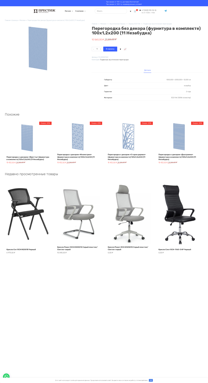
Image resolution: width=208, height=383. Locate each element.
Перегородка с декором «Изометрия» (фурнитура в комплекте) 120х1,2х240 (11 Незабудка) (76, 157)
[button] (6, 376)
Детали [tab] (147, 70)
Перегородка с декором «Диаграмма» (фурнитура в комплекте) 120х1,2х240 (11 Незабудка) (177, 157)
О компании (79, 11)
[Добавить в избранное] (120, 49)
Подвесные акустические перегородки (157, 24)
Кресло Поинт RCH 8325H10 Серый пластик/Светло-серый (128, 248)
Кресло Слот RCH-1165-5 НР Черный (174, 249)
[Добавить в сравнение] (125, 49)
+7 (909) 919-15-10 (149, 11)
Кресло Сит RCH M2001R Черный (21, 249)
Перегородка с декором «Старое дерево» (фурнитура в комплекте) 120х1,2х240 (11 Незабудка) (127, 157)
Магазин (68, 11)
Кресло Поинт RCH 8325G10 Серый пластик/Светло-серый (77, 248)
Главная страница (11, 20)
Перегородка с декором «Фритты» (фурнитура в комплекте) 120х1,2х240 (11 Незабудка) (27, 158)
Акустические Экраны (117, 24)
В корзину (110, 49)
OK (151, 380)
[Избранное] (130, 11)
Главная (94, 24)
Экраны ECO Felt (134, 24)
